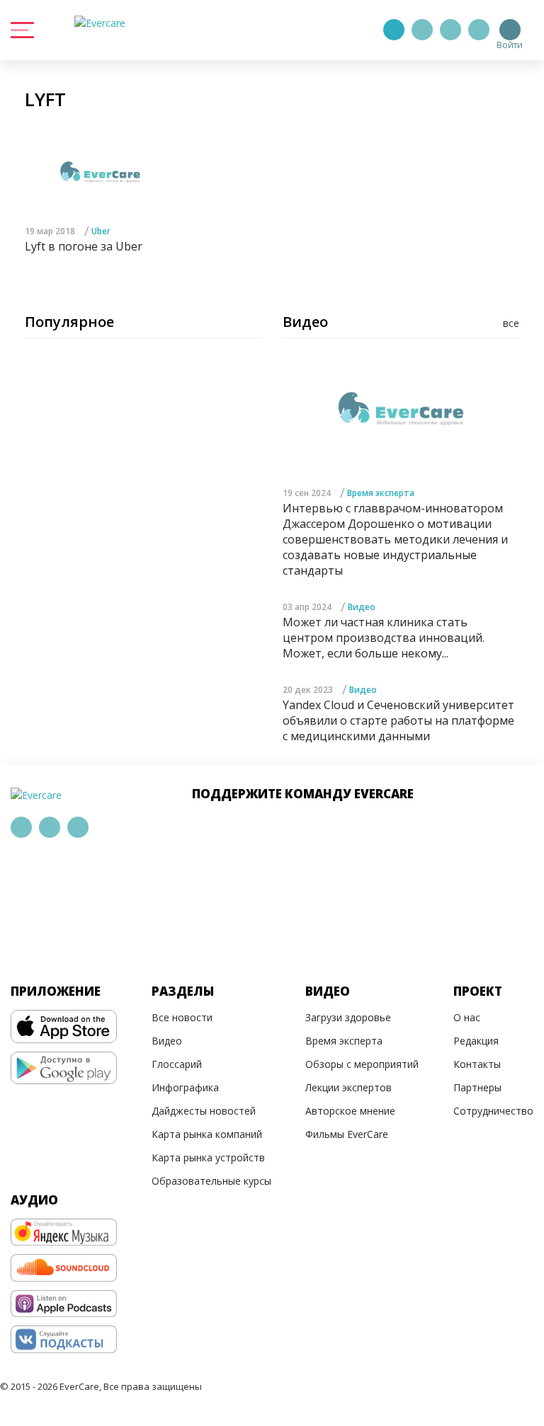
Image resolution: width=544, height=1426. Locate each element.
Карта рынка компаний (207, 1134)
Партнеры (477, 1087)
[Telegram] (422, 29)
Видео (361, 607)
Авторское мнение (350, 1110)
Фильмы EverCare (346, 1134)
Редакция (476, 1040)
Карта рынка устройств (208, 1157)
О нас (466, 1017)
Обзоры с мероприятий (362, 1064)
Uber (100, 231)
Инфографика (185, 1087)
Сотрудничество (493, 1110)
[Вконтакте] (450, 29)
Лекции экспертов (348, 1087)
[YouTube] (478, 29)
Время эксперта (380, 493)
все (511, 323)
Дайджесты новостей (204, 1110)
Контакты (477, 1064)
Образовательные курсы (211, 1181)
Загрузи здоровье (348, 1017)
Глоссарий (177, 1064)
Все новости (182, 1017)
